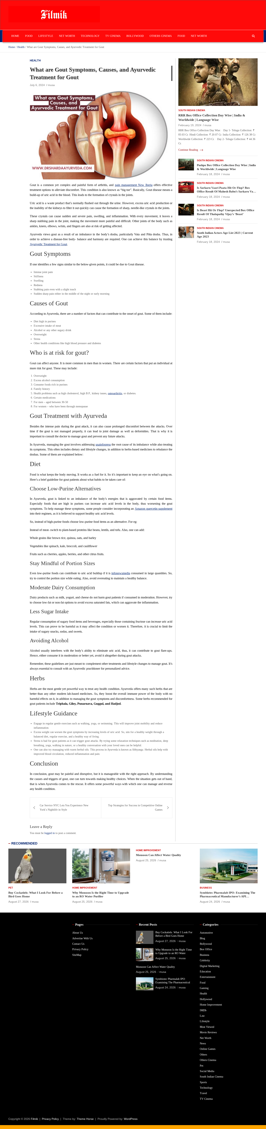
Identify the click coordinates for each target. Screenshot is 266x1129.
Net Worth (67, 36)
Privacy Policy (80, 949)
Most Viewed (207, 1026)
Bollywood (135, 36)
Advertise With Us (82, 938)
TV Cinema (113, 36)
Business (206, 887)
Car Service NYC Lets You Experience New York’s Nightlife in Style (64, 807)
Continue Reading (188, 149)
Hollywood (206, 999)
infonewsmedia (120, 573)
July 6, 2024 (37, 85)
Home (15, 36)
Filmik (34, 1118)
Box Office (206, 949)
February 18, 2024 (208, 174)
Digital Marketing (209, 966)
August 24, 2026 (210, 901)
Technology (90, 36)
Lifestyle (45, 36)
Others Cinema (161, 36)
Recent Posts (148, 924)
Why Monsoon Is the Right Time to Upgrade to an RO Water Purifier (173, 953)
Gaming (204, 988)
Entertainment (207, 977)
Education (205, 971)
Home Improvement (84, 887)
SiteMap (76, 955)
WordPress (130, 1118)
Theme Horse (85, 1118)
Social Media (207, 1071)
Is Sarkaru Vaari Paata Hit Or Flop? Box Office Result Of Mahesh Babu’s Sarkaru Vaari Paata (227, 191)
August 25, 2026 (82, 901)
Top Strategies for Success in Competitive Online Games (135, 807)
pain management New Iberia (133, 185)
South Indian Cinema (191, 110)
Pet (10, 887)
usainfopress (103, 444)
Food (29, 36)
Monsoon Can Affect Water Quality (158, 855)
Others (203, 1054)
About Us (77, 932)
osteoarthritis (115, 393)
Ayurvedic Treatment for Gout (48, 244)
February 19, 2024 (189, 125)
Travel (203, 1093)
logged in (49, 833)
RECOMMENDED (24, 843)
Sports (203, 1082)
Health (35, 60)
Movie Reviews (208, 1032)
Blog (202, 938)
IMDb (203, 1010)
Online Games (207, 1048)
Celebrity (205, 960)
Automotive (206, 932)
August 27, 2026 (18, 901)
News (203, 1043)
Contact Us (78, 943)
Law (202, 1015)
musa (51, 85)
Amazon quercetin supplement (153, 508)
